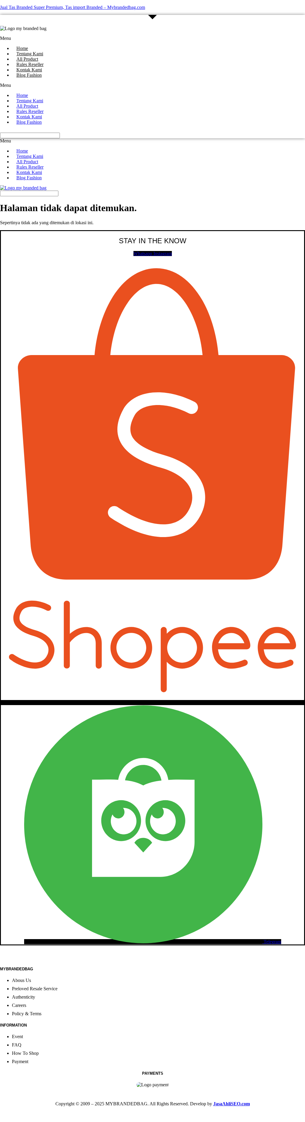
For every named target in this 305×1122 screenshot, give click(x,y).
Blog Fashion (29, 75)
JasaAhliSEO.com (231, 1103)
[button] (102, 38)
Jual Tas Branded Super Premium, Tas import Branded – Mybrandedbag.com (72, 7)
